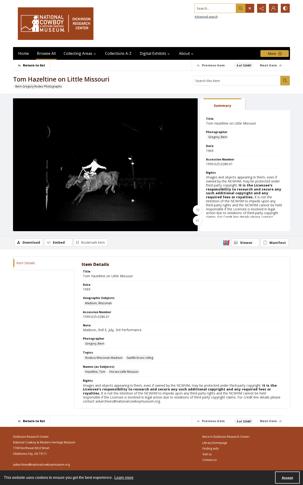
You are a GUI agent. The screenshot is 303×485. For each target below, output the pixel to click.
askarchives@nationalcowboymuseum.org (41, 465)
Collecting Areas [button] (78, 53)
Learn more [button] (124, 478)
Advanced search (206, 17)
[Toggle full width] (197, 210)
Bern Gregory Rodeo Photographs (38, 86)
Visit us (207, 454)
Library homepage (214, 443)
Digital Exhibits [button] (153, 53)
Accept (287, 478)
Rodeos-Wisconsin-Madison (104, 358)
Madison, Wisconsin (98, 303)
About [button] (184, 53)
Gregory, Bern (217, 137)
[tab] (222, 104)
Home (23, 53)
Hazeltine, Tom (95, 372)
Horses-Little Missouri (123, 372)
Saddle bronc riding (140, 358)
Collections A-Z (118, 53)
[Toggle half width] (197, 220)
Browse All (46, 53)
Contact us (209, 460)
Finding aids (210, 448)
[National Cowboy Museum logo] (56, 23)
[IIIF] (226, 242)
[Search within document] (285, 80)
